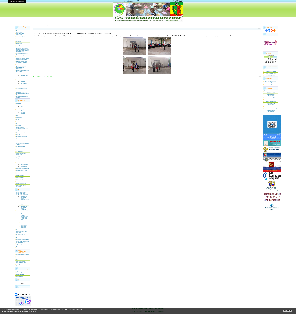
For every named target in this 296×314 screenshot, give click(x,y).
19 (272, 61)
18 (270, 61)
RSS (137, 0)
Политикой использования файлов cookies (73, 309)
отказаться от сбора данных (29, 311)
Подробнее (18, 311)
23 (266, 62)
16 (266, 61)
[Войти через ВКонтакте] (269, 30)
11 (270, 59)
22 (43, 25)
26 (272, 62)
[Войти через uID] (266, 30)
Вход (135, 0)
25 (270, 62)
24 (268, 62)
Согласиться (287, 310)
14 (275, 59)
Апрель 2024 (270, 55)
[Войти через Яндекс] (272, 30)
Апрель (41, 25)
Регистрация (130, 0)
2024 (38, 25)
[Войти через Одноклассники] (274, 30)
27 (273, 62)
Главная (125, 0)
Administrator (44, 76)
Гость (127, 1)
